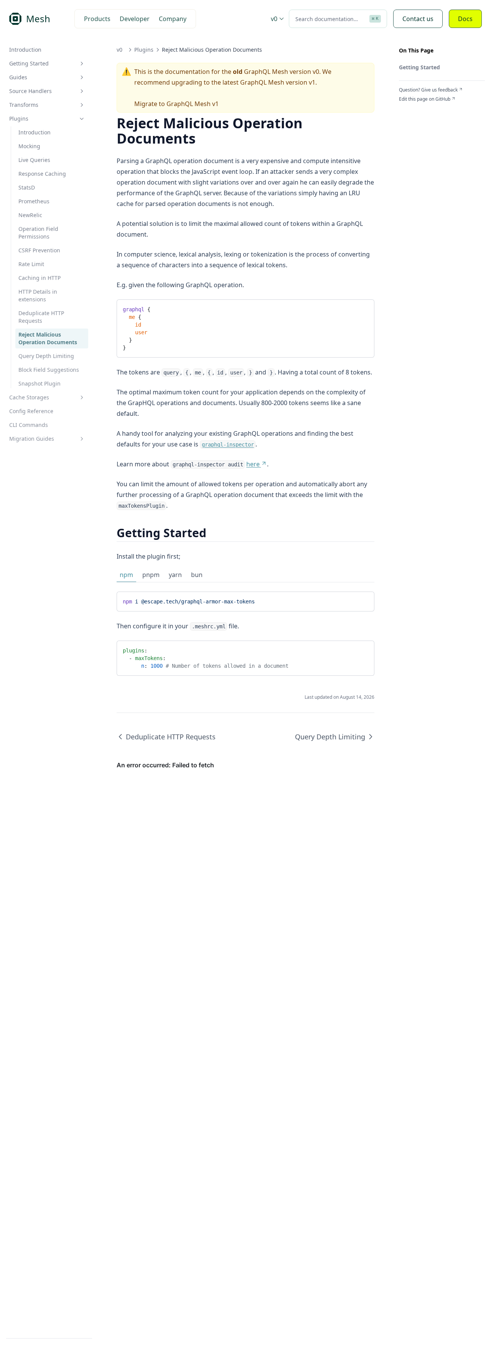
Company (172, 19)
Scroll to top (411, 108)
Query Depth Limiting (46, 356)
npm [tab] (126, 575)
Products (97, 19)
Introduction (25, 49)
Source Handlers (30, 91)
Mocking (29, 146)
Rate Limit (31, 264)
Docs (465, 19)
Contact (417, 19)
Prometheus (33, 201)
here (253, 464)
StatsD (26, 187)
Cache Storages (29, 397)
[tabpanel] (245, 601)
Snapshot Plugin (39, 383)
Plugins (18, 118)
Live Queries (34, 159)
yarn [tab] (175, 575)
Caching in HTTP (39, 277)
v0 (274, 19)
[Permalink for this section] (213, 533)
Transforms (23, 104)
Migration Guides (31, 438)
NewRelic (30, 215)
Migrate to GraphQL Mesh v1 (176, 104)
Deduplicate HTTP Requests (41, 316)
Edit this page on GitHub (424, 99)
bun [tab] (197, 575)
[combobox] (338, 19)
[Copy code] (362, 308)
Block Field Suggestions (48, 369)
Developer (135, 19)
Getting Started (29, 63)
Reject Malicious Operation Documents (47, 338)
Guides (18, 77)
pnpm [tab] (151, 575)
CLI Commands (28, 424)
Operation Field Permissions (38, 232)
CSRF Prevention (39, 250)
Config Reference (31, 411)
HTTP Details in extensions (37, 295)
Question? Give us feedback (428, 90)
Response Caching (42, 173)
